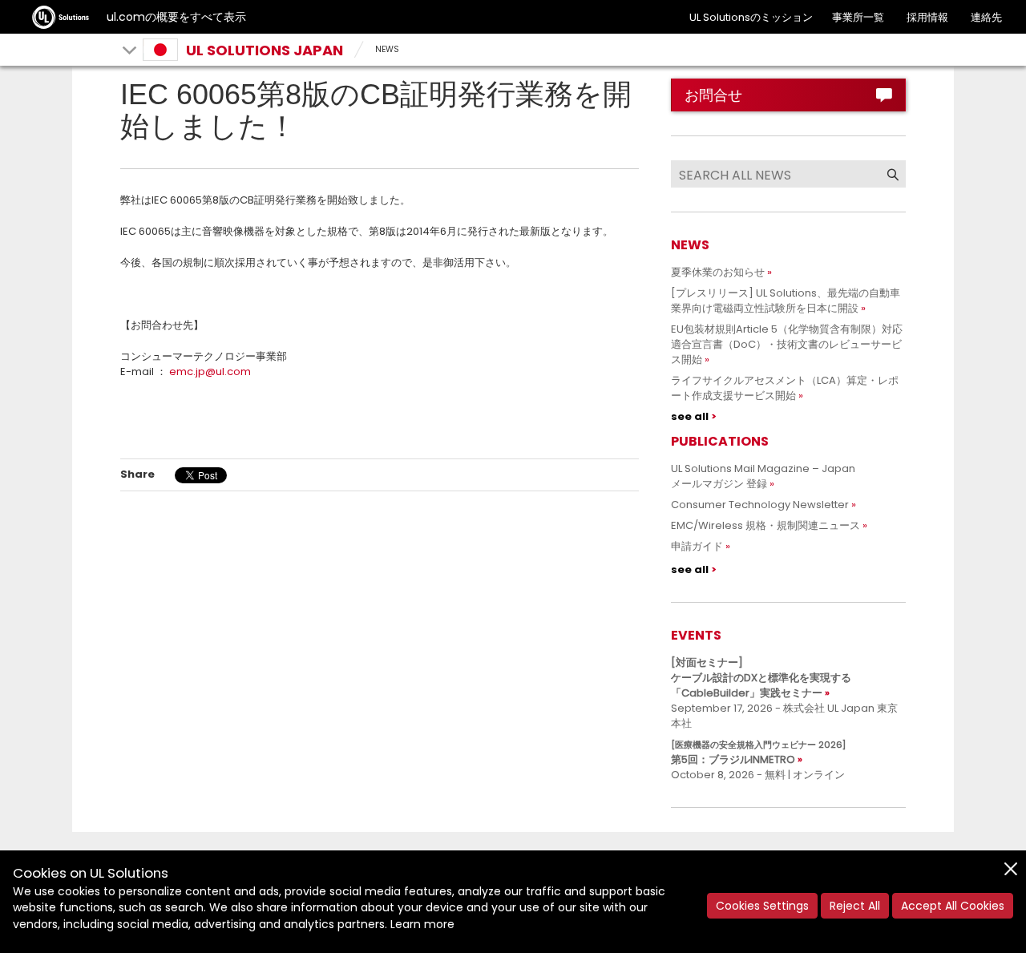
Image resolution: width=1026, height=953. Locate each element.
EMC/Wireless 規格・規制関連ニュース (765, 525)
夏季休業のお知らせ (718, 272)
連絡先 (986, 17)
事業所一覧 (858, 17)
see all (690, 416)
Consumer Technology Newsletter (760, 504)
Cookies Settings (762, 906)
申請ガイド (697, 546)
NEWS (387, 49)
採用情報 (927, 17)
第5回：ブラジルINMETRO (758, 752)
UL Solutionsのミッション (751, 17)
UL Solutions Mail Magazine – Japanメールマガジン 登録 (763, 476)
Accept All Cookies (952, 906)
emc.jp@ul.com (210, 371)
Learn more (422, 924)
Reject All (855, 906)
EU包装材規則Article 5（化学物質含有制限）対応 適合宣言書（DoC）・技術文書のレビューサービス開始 (792, 344)
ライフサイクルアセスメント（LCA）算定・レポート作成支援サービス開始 (785, 388)
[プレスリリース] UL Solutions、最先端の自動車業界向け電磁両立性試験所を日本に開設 (785, 300)
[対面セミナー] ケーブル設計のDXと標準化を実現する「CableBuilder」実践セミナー (761, 678)
